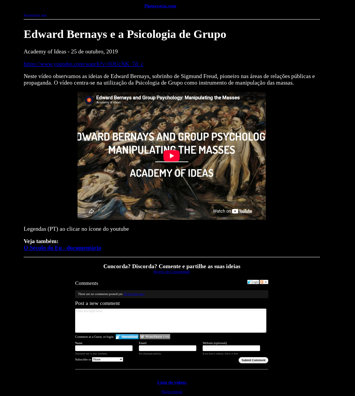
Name (79, 343)
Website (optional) (215, 343)
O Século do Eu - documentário (62, 248)
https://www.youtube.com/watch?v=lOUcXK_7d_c (83, 64)
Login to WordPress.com (155, 336)
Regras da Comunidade (172, 272)
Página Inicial (171, 392)
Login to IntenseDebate (127, 336)
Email (143, 343)
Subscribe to (83, 359)
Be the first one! (134, 294)
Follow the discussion (264, 282)
